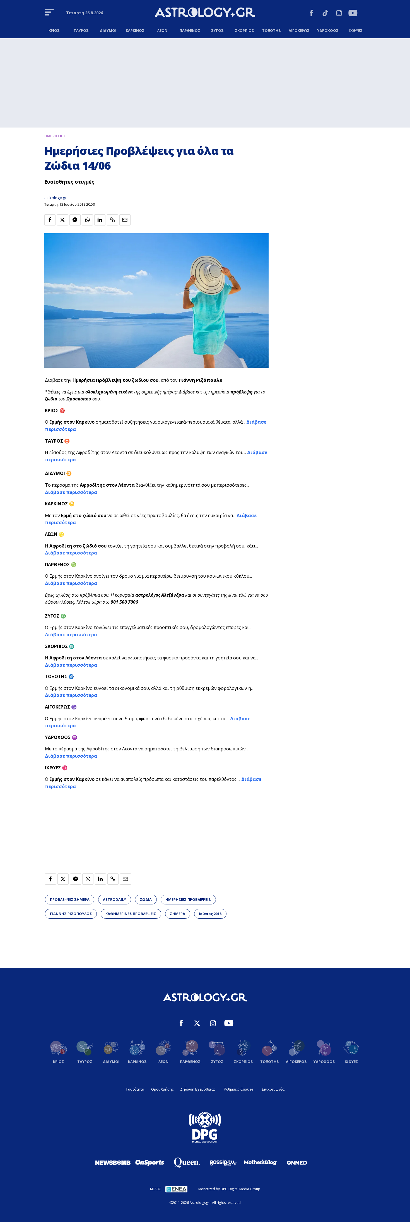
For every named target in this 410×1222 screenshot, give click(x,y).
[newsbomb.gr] (113, 1162)
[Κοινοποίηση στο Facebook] (50, 219)
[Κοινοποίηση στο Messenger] (75, 219)
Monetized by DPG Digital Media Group (229, 1189)
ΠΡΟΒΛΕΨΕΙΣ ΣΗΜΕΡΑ (70, 899)
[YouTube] (353, 14)
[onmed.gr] (297, 1162)
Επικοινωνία (273, 1089)
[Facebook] (311, 14)
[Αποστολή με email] (125, 219)
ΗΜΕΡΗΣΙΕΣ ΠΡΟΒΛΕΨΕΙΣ (188, 899)
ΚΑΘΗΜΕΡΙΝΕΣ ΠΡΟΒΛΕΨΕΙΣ (130, 913)
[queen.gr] (186, 1162)
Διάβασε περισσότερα (71, 492)
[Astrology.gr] (205, 13)
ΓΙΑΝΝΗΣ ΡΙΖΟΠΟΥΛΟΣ (71, 913)
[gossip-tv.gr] (223, 1162)
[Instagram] (339, 14)
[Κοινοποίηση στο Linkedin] (99, 219)
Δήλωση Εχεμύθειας (197, 1089)
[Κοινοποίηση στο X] (62, 219)
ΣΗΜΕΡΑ (177, 913)
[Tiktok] (325, 14)
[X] (197, 1024)
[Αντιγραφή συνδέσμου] (112, 219)
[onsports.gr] (150, 1162)
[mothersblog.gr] (260, 1162)
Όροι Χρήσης (162, 1089)
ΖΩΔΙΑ (146, 899)
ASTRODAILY (114, 899)
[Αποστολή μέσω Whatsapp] (87, 219)
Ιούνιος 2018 (210, 913)
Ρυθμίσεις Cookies (239, 1089)
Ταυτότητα (135, 1089)
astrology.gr (55, 197)
